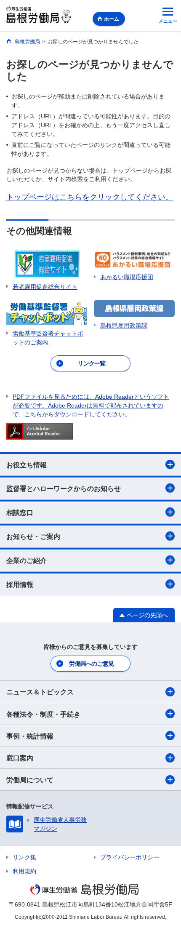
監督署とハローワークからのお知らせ (63, 488)
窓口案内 (19, 758)
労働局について (29, 780)
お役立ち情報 (26, 465)
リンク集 (24, 857)
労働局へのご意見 (91, 663)
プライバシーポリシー (129, 857)
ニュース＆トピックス (40, 692)
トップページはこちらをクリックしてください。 (89, 197)
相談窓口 (19, 512)
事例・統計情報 (29, 736)
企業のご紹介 (26, 560)
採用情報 (19, 584)
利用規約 (24, 871)
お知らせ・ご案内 (33, 536)
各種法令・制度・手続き (43, 714)
